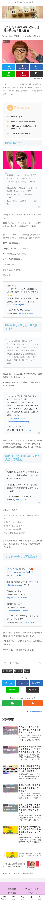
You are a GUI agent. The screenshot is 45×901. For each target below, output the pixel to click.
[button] (40, 662)
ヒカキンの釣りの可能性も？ (21, 133)
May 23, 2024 (29, 622)
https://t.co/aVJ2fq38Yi (15, 305)
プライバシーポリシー (33, 889)
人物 (27, 671)
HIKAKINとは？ (16, 117)
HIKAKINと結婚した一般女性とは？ (23, 121)
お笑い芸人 (8, 671)
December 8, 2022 (25, 313)
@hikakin (32, 582)
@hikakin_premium (14, 585)
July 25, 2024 (21, 500)
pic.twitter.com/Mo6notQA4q (17, 421)
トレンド (19, 671)
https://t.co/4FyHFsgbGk (16, 418)
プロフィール (33, 893)
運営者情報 (12, 889)
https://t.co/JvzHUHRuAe (17, 598)
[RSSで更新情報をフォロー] (32, 703)
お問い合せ (12, 893)
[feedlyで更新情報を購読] (12, 703)
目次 (17, 107)
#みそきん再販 (12, 569)
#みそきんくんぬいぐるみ (19, 572)
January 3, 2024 (31, 430)
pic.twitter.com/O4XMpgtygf (17, 610)
